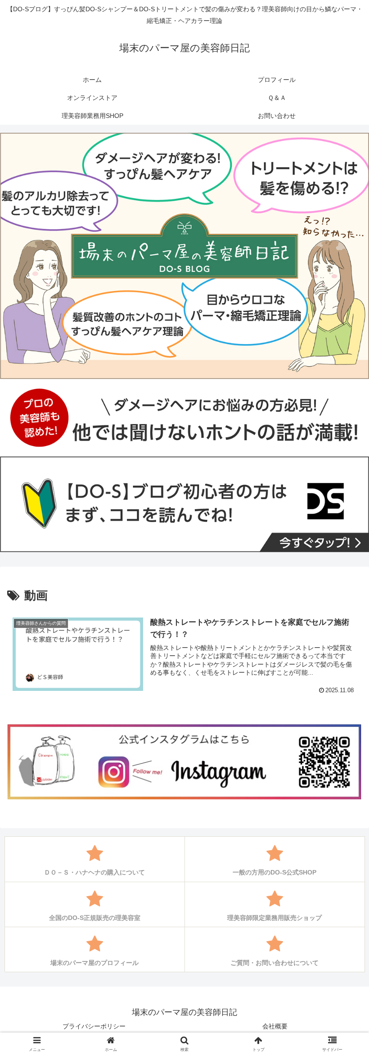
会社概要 (275, 1026)
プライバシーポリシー (94, 1026)
